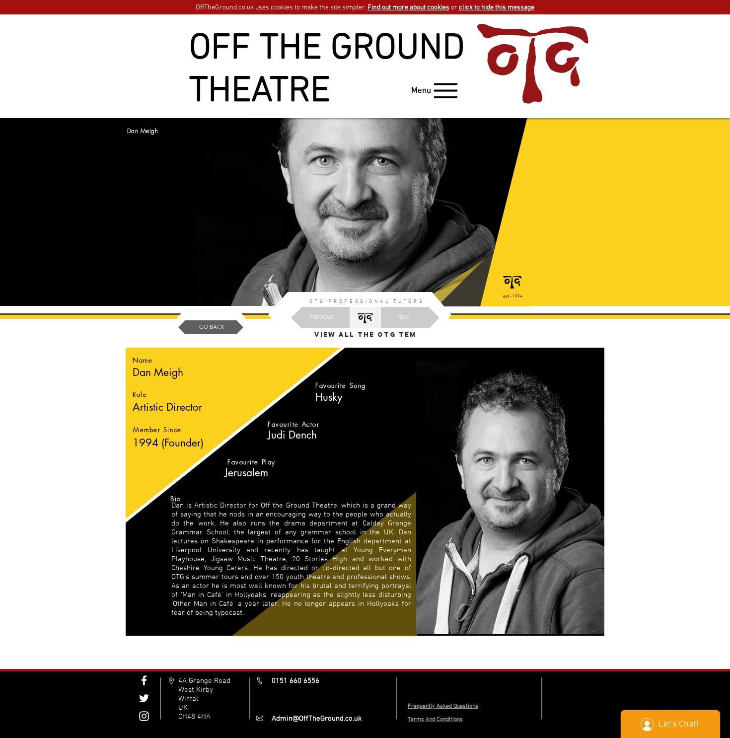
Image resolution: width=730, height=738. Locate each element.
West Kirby (195, 689)
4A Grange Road (204, 680)
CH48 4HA (194, 716)
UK (183, 707)
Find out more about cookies (408, 7)
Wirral (188, 698)
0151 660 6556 (295, 680)
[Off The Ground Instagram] (144, 716)
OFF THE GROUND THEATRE (327, 70)
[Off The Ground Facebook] (144, 680)
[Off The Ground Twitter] (144, 698)
